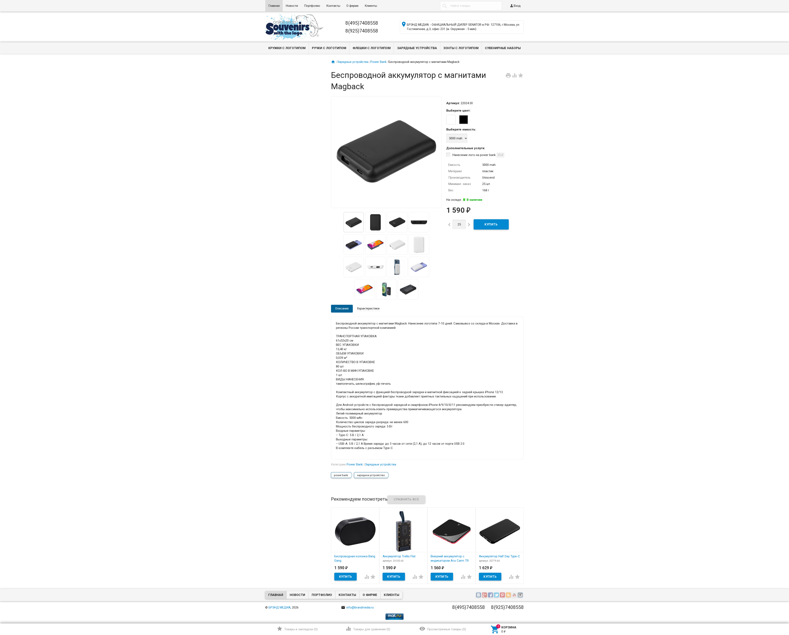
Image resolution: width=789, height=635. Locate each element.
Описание (342, 308)
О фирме (352, 6)
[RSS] (509, 595)
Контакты (333, 6)
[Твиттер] (497, 595)
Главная (274, 6)
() (297, 629)
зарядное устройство (371, 475)
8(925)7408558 (361, 31)
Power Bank (378, 62)
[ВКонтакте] (479, 595)
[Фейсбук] (491, 595)
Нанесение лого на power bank (477, 155)
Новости (292, 6)
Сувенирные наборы (503, 48)
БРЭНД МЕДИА (280, 607)
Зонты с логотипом (461, 48)
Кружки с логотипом (287, 48)
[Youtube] (515, 595)
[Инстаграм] (521, 595)
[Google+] (485, 595)
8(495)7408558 (361, 23)
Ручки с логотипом (329, 48)
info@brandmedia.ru (357, 607)
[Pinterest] (503, 595)
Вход (515, 6)
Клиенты (371, 6)
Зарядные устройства (417, 48)
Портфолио (312, 6)
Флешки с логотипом (372, 48)
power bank (341, 475)
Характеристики (368, 308)
